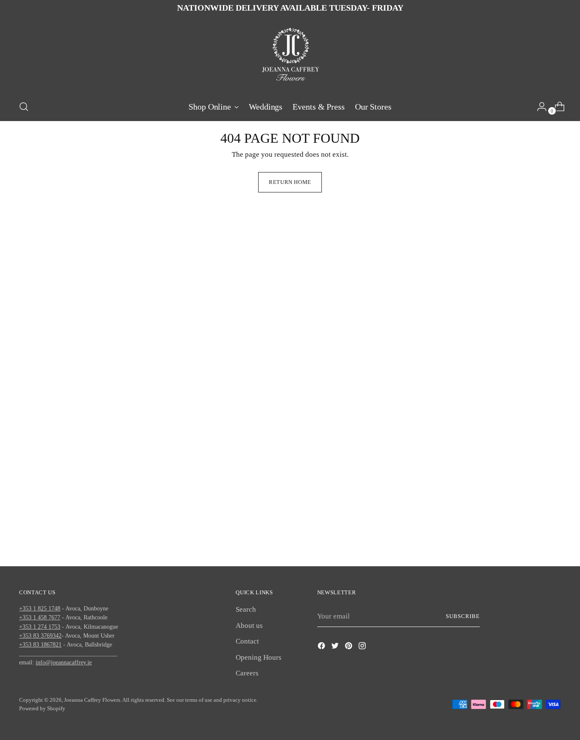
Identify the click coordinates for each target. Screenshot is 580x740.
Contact (247, 641)
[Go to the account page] (538, 106)
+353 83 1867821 (40, 644)
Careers (247, 673)
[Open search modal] (23, 106)
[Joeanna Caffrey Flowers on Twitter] (336, 647)
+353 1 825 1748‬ (39, 608)
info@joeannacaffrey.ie (64, 662)
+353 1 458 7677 (39, 617)
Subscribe (463, 616)
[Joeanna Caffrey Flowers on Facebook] (322, 647)
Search (246, 609)
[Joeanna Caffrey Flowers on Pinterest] (349, 647)
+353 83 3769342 (40, 635)
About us (249, 625)
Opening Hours (259, 657)
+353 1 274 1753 (39, 626)
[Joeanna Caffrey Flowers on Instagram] (363, 647)
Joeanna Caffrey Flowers (92, 700)
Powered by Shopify (42, 708)
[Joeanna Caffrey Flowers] (290, 55)
